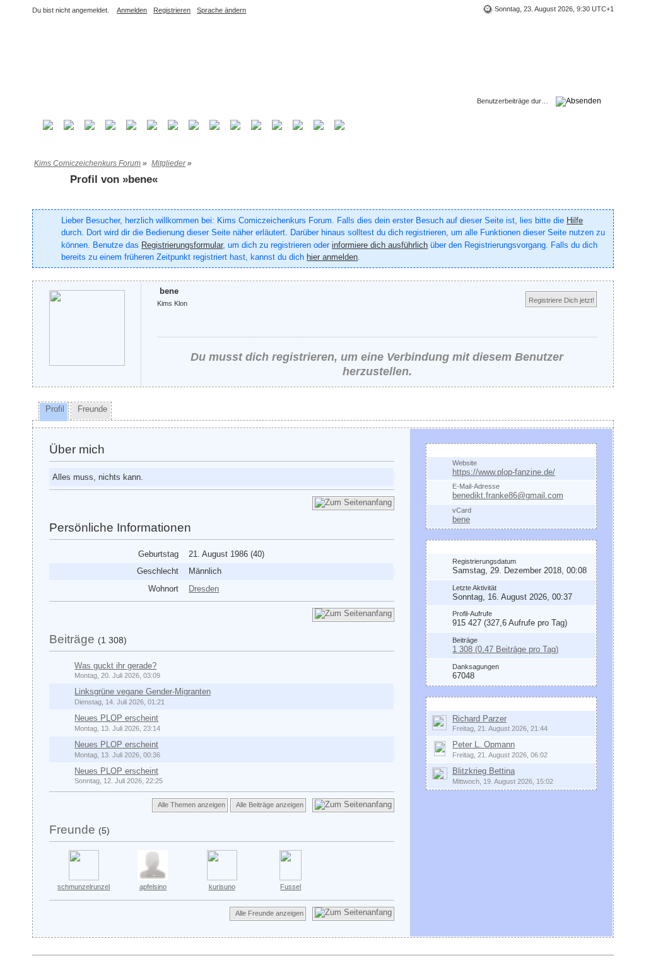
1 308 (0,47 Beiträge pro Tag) (505, 649)
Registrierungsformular (182, 245)
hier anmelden (332, 257)
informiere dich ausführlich (380, 245)
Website (464, 463)
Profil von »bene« (114, 179)
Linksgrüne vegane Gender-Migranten (142, 691)
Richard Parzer (479, 718)
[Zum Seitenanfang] (353, 503)
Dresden (204, 588)
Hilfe (575, 220)
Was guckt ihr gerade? (115, 665)
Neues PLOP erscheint (116, 718)
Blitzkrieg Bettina (483, 771)
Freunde (72, 829)
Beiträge (72, 639)
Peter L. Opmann (483, 744)
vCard (461, 510)
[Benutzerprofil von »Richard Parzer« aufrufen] (439, 721)
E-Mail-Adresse (476, 486)
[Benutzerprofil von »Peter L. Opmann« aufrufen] (439, 748)
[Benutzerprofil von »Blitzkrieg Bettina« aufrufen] (439, 773)
